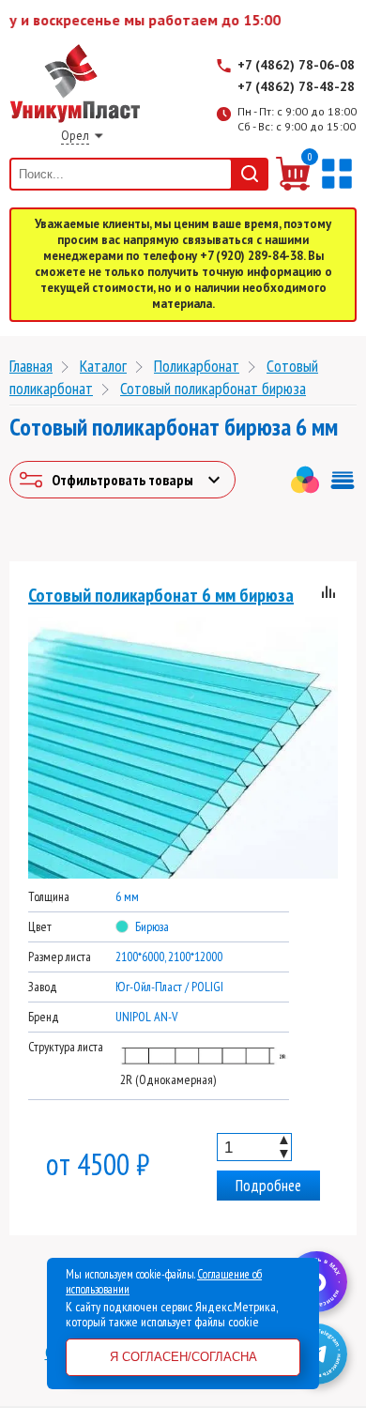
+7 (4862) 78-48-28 (296, 86)
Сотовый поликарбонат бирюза (213, 388)
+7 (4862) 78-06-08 (296, 64)
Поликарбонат (196, 365)
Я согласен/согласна (183, 1357)
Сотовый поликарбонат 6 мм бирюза (161, 595)
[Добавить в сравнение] (328, 594)
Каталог (103, 365)
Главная (31, 365)
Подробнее (268, 1185)
